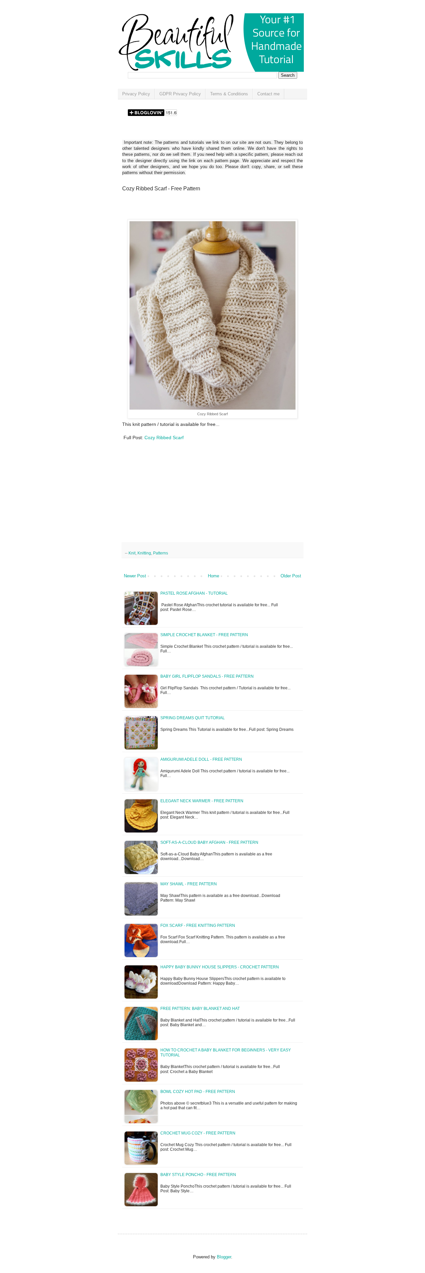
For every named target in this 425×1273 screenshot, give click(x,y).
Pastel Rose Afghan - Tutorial (194, 593)
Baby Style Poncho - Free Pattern (198, 1174)
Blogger (224, 1256)
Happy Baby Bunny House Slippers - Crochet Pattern (219, 967)
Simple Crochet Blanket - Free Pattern (204, 635)
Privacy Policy (136, 93)
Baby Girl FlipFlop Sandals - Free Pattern (207, 676)
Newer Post (135, 575)
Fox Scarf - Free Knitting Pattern (197, 925)
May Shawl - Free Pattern (188, 884)
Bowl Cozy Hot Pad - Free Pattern (197, 1091)
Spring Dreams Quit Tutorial (192, 718)
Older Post (291, 575)
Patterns (160, 553)
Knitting (144, 553)
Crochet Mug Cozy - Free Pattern (197, 1133)
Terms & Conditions (229, 93)
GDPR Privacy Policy (180, 93)
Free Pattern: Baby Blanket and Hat (200, 1008)
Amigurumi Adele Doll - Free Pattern (201, 759)
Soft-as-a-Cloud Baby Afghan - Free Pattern (209, 842)
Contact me (268, 93)
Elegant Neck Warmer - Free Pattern (201, 801)
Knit (131, 553)
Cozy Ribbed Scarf (164, 437)
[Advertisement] (200, 208)
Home (213, 575)
